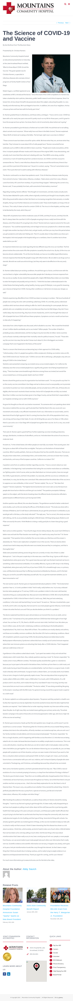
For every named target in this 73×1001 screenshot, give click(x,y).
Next (67, 23)
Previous (61, 23)
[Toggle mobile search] (65, 4)
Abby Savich (29, 869)
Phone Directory (58, 964)
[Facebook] (4, 974)
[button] (36, 967)
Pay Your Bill (57, 945)
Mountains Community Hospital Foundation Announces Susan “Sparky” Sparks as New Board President (12, 912)
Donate (55, 953)
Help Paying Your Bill (59, 971)
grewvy (61, 998)
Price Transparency (59, 967)
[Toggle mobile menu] (69, 4)
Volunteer (56, 956)
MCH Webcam (57, 960)
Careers (55, 949)
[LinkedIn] (8, 974)
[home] (13, 947)
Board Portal (57, 975)
